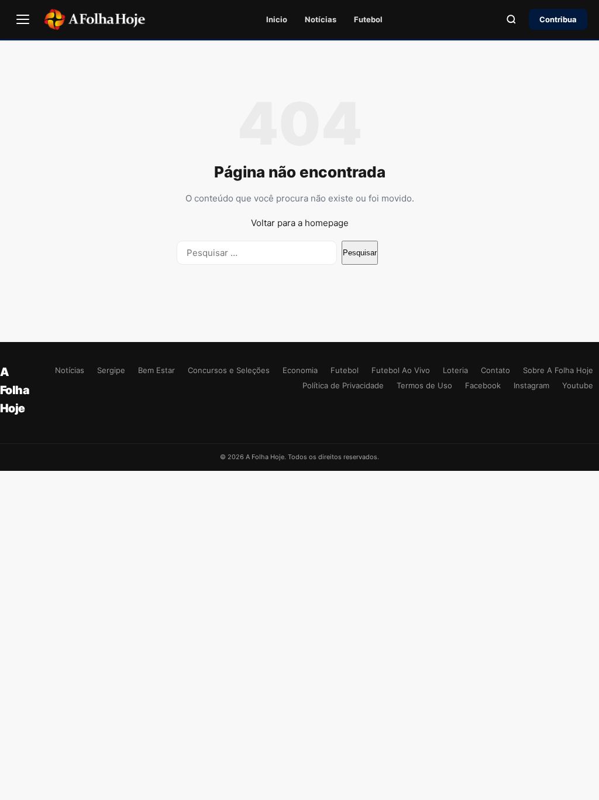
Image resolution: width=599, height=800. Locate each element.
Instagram (531, 385)
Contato (495, 370)
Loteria (455, 370)
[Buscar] (511, 19)
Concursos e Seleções (229, 370)
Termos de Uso (424, 385)
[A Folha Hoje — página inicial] (94, 19)
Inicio (276, 19)
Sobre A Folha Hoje (558, 370)
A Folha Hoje (14, 390)
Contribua (558, 19)
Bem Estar (156, 370)
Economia (300, 370)
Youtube (577, 385)
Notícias (320, 19)
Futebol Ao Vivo (400, 370)
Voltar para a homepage (300, 222)
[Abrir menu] (23, 19)
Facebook (483, 385)
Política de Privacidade (343, 385)
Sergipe (111, 370)
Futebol (368, 19)
